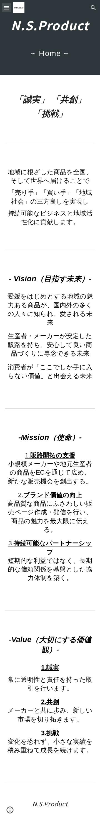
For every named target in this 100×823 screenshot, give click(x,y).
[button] (6, 7)
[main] (50, 37)
